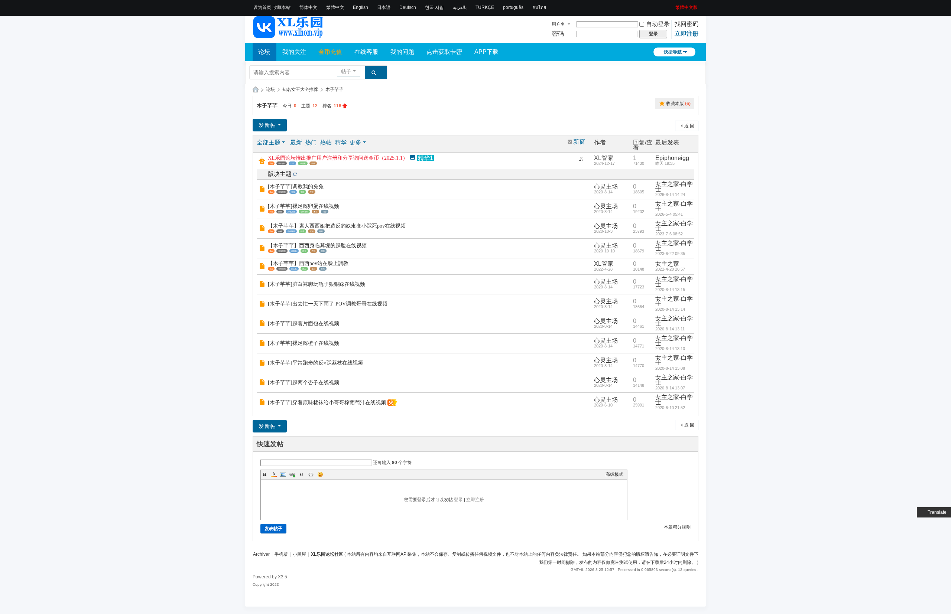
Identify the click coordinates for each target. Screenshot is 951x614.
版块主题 (280, 174)
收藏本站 (282, 7)
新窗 (579, 142)
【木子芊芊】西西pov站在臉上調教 (308, 263)
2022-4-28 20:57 (670, 269)
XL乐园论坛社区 (256, 89)
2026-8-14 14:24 (670, 194)
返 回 (689, 125)
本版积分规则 (677, 527)
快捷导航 (673, 52)
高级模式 (614, 474)
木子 (315, 211)
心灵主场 (606, 186)
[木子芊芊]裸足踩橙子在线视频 (303, 343)
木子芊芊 (334, 89)
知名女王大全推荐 (300, 89)
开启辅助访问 (673, 5)
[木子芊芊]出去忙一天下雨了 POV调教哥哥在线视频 (327, 304)
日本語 (383, 7)
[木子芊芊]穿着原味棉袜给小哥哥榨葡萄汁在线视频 (327, 402)
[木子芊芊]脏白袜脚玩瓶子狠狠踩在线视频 (316, 284)
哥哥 (321, 231)
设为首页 (262, 7)
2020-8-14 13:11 (670, 329)
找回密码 (686, 24)
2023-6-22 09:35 (670, 253)
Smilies (320, 474)
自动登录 (658, 24)
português (513, 7)
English (360, 7)
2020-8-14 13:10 (670, 348)
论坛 (264, 52)
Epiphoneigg (672, 158)
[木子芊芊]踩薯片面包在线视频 (303, 323)
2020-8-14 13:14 (670, 309)
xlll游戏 (303, 163)
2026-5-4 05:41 (669, 214)
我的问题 (402, 52)
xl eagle (281, 163)
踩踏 (312, 231)
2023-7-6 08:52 (669, 234)
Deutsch (407, 7)
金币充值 (330, 52)
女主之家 (667, 264)
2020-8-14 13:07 (670, 388)
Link (292, 474)
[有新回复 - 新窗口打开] (263, 189)
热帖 (326, 142)
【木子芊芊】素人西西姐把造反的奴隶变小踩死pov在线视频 (337, 226)
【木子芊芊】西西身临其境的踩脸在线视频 (317, 245)
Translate (937, 512)
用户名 (558, 24)
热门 (311, 142)
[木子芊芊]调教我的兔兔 (296, 186)
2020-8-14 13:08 (670, 368)
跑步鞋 (294, 269)
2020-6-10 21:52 (670, 407)
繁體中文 (335, 7)
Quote (301, 474)
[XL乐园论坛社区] (288, 34)
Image (283, 474)
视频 (302, 192)
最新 (296, 142)
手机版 (281, 554)
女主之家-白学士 (674, 186)
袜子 (302, 231)
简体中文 (308, 7)
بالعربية (460, 7)
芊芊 (312, 192)
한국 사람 (434, 7)
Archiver (261, 554)
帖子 (346, 71)
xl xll (292, 163)
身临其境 (291, 211)
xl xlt (313, 163)
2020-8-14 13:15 (670, 289)
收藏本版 (678, 103)
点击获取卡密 (444, 52)
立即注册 (686, 33)
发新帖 (267, 125)
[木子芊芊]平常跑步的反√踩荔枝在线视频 (315, 363)
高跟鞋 (294, 251)
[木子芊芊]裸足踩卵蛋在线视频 (303, 206)
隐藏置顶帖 (581, 160)
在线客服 (366, 52)
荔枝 (313, 269)
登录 (458, 499)
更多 (355, 142)
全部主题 (268, 142)
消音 (325, 211)
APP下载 (486, 52)
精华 (341, 142)
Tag (271, 163)
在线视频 (282, 192)
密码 (558, 33)
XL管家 (603, 158)
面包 (304, 251)
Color (273, 474)
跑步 (304, 269)
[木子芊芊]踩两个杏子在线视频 (303, 382)
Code (311, 474)
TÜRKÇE (485, 7)
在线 (293, 192)
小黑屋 (299, 554)
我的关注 (294, 52)
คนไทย (539, 7)
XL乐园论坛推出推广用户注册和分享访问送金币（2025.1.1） (338, 158)
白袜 (280, 211)
